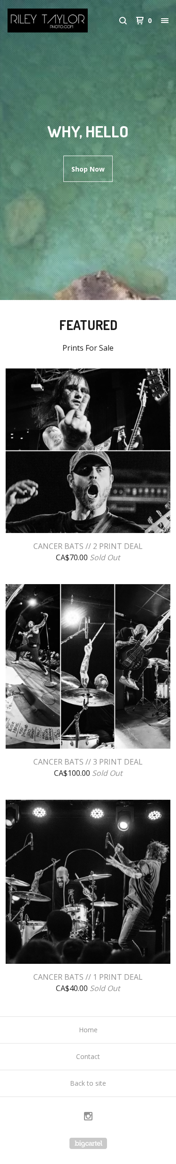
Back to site (88, 1083)
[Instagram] (88, 1117)
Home (88, 1029)
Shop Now (88, 169)
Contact (88, 1056)
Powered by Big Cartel (88, 1143)
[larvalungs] (48, 20)
